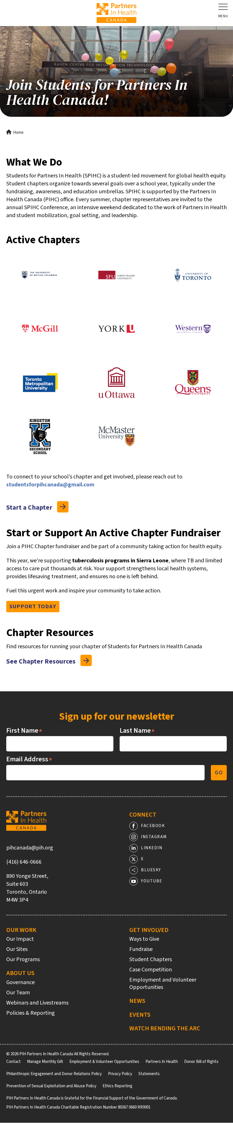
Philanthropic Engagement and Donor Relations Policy (54, 1074)
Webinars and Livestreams (37, 1003)
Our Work (21, 930)
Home (18, 132)
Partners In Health (161, 1062)
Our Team (18, 992)
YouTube (151, 881)
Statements (149, 1074)
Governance (20, 982)
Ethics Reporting (117, 1086)
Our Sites (17, 949)
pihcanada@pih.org (29, 848)
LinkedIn (151, 848)
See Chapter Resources (41, 661)
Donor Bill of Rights (201, 1062)
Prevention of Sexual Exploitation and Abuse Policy (51, 1086)
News (137, 1001)
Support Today (32, 607)
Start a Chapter (29, 507)
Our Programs (23, 959)
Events (139, 1014)
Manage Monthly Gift (45, 1062)
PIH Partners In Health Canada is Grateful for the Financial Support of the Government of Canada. (92, 1098)
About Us (20, 973)
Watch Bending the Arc (164, 1028)
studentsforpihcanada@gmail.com (50, 485)
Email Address (29, 759)
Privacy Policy (120, 1074)
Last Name (137, 731)
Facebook (153, 826)
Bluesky (151, 870)
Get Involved (148, 930)
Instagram (154, 837)
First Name (24, 731)
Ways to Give (144, 939)
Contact (13, 1062)
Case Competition (150, 969)
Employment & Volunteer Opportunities (104, 1062)
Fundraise (141, 949)
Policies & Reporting (30, 1013)
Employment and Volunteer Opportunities (162, 983)
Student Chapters (150, 959)
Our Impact (20, 939)
